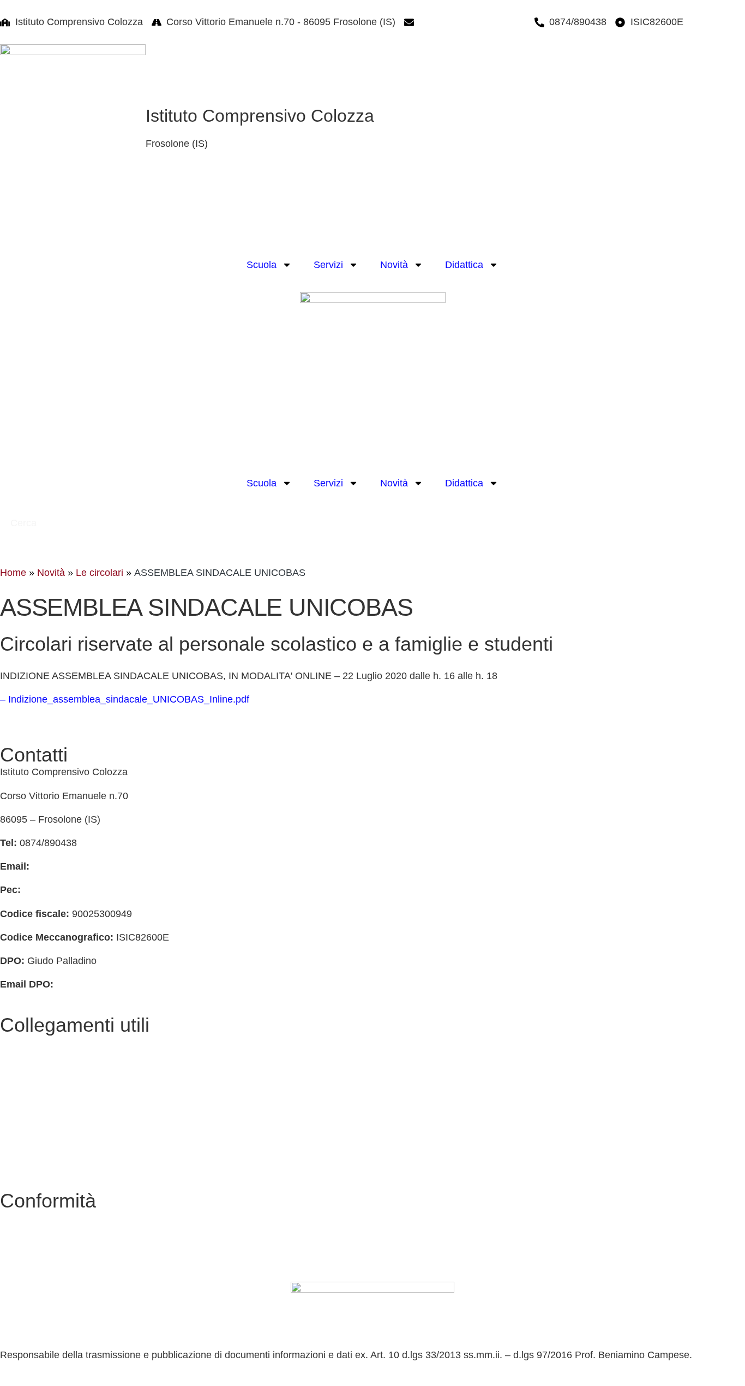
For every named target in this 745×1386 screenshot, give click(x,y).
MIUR (12, 1113)
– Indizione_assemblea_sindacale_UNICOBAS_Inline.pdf (124, 699)
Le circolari (99, 572)
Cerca (24, 522)
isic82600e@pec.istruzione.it (85, 889)
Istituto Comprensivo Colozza (260, 116)
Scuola (262, 264)
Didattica (464, 264)
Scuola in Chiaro (36, 1160)
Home (13, 572)
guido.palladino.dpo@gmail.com (126, 984)
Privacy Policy (30, 1217)
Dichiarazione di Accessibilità (63, 1241)
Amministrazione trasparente (62, 1089)
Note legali (23, 1265)
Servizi (328, 264)
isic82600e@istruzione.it (472, 21)
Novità (394, 264)
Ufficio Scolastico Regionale (61, 1136)
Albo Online (25, 1065)
